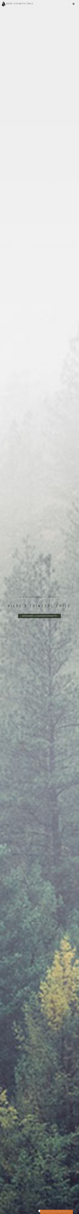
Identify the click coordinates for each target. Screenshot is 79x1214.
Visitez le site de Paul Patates (56, 1212)
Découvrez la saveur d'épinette (39, 616)
